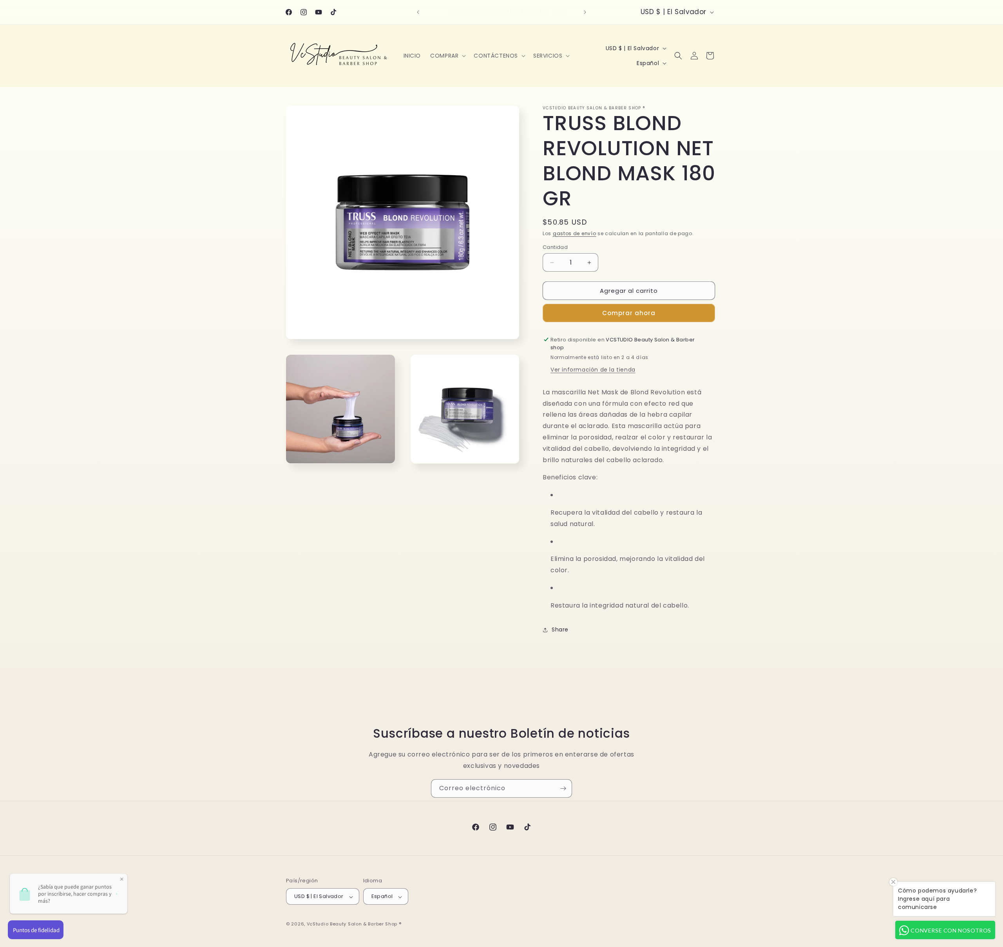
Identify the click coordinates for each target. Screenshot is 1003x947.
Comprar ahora (628, 313)
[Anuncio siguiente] (585, 12)
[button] (447, 55)
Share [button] (560, 629)
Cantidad (555, 247)
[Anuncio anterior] (418, 12)
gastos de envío (574, 233)
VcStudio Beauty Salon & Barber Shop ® (354, 924)
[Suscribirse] (563, 788)
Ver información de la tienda (592, 370)
